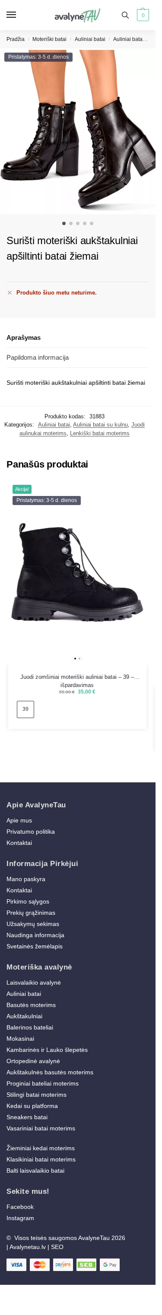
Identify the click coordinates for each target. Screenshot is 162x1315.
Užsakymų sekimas (32, 923)
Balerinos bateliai (29, 1027)
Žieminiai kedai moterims (40, 1148)
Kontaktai (19, 842)
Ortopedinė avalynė (33, 1061)
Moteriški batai (49, 39)
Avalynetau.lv (28, 1246)
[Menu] (19, 15)
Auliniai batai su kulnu (100, 424)
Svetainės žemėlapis (34, 946)
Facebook (20, 1206)
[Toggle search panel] (125, 15)
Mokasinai (20, 1038)
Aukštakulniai (24, 1016)
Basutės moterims (31, 1004)
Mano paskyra (26, 879)
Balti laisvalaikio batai (35, 1170)
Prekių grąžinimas (30, 912)
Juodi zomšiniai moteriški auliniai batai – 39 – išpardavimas (77, 677)
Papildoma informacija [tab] (37, 357)
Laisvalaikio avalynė (33, 982)
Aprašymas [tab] (23, 337)
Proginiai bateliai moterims (42, 1083)
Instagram (20, 1218)
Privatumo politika (30, 831)
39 (25, 709)
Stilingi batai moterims (36, 1094)
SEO (57, 1246)
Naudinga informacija (35, 935)
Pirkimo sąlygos (27, 901)
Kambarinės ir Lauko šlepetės (47, 1049)
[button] (142, 15)
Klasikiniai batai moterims (41, 1159)
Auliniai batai (90, 39)
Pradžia (15, 39)
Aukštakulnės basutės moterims (49, 1072)
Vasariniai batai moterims (40, 1128)
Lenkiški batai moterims (100, 433)
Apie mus (19, 820)
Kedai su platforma (32, 1105)
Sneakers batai (27, 1117)
